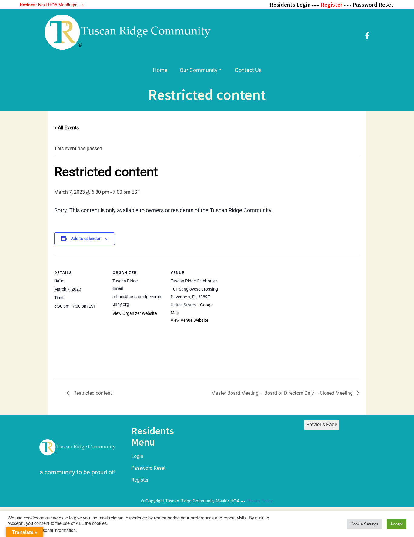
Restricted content (92, 393)
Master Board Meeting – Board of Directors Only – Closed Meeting (282, 393)
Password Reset (148, 468)
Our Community (199, 70)
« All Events (66, 127)
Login (137, 456)
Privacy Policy (259, 501)
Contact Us (248, 70)
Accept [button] (396, 524)
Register (140, 480)
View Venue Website (189, 320)
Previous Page (321, 424)
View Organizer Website (134, 313)
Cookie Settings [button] (365, 524)
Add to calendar (86, 238)
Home (160, 70)
